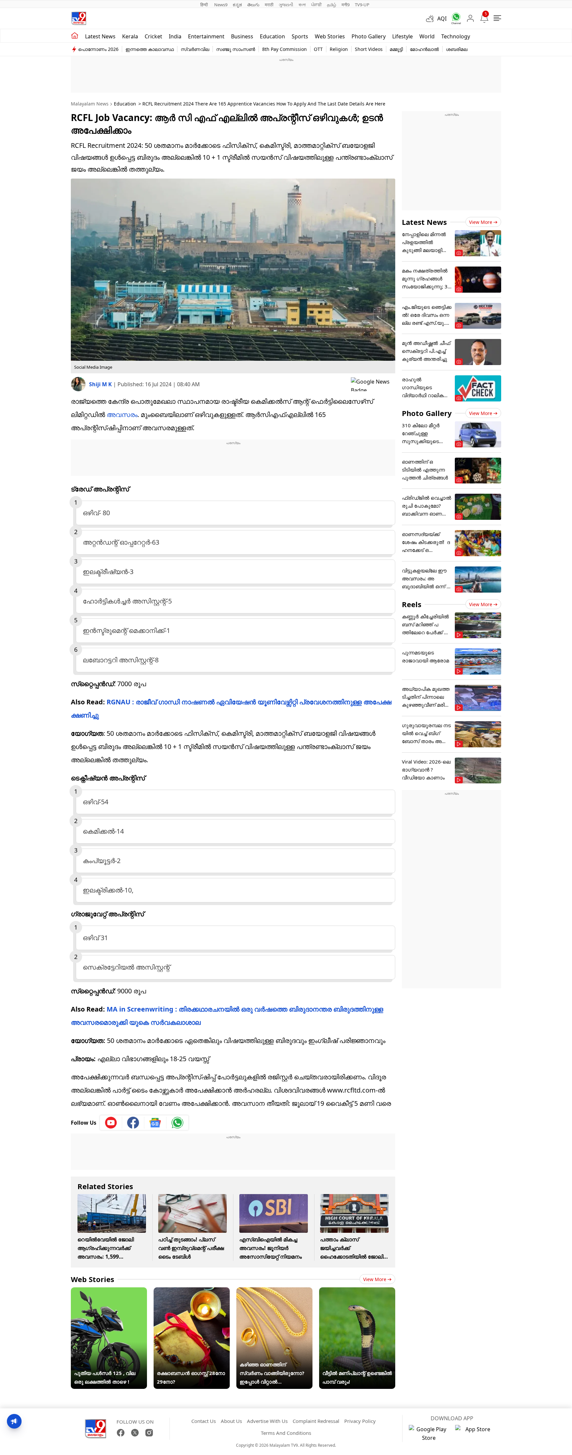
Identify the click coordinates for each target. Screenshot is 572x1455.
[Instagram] (149, 1432)
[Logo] (79, 18)
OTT (318, 49)
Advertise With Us (267, 1421)
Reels (411, 604)
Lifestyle (402, 36)
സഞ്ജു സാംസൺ (235, 49)
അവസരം (122, 414)
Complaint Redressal (316, 1421)
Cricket (153, 36)
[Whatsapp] (454, 18)
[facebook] (133, 1123)
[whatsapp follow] (177, 1123)
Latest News (424, 222)
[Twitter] (135, 1432)
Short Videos (369, 49)
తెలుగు (253, 5)
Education (272, 36)
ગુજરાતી (286, 5)
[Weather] (431, 18)
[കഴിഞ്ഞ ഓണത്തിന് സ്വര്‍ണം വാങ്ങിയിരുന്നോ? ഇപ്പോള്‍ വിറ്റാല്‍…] (274, 1291)
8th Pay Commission (284, 49)
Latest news (100, 36)
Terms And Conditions (286, 1433)
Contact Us (203, 1421)
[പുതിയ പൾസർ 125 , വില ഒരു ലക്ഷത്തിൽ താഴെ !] (109, 1291)
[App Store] (475, 1433)
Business (242, 36)
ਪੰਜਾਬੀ (316, 5)
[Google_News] (155, 1123)
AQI (442, 18)
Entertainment (206, 36)
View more (374, 1279)
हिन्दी (204, 5)
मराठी (269, 5)
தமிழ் (331, 5)
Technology (455, 36)
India (175, 36)
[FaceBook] (120, 1432)
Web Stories (330, 36)
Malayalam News (90, 104)
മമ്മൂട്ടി (396, 49)
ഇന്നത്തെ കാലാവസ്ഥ (149, 49)
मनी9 (346, 5)
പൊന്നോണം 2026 (98, 49)
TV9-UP (362, 5)
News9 (220, 5)
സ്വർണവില (195, 49)
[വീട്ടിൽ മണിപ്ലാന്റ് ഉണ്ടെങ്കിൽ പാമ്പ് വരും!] (357, 1291)
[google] (373, 384)
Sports (300, 36)
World (427, 36)
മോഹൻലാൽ (424, 49)
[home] (74, 35)
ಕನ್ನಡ (237, 5)
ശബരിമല (456, 49)
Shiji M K (101, 384)
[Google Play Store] (428, 1433)
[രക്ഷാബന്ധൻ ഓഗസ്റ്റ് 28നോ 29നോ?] (192, 1291)
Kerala (130, 36)
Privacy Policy (360, 1421)
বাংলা (302, 5)
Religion (339, 49)
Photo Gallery (369, 36)
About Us (231, 1421)
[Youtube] (111, 1123)
